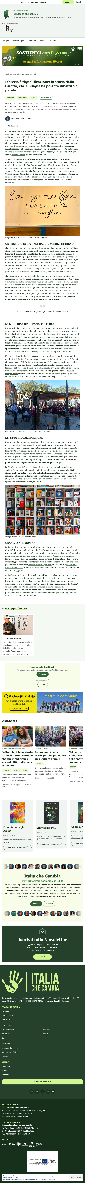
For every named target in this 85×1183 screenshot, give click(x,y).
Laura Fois (38, 778)
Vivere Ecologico (20, 770)
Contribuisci (6, 1066)
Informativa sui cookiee (48, 1179)
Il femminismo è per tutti (40, 565)
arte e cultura (46, 98)
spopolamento (13, 140)
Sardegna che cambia (25, 14)
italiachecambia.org (38, 2)
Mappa (43, 41)
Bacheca (53, 41)
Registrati (42, 674)
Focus (45, 1034)
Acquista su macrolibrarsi (16, 847)
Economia (10, 98)
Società (33, 98)
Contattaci (6, 1019)
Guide (4, 1038)
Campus (5, 1056)
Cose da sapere (18, 41)
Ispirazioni (32, 41)
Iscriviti (42, 957)
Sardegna (5, 41)
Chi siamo (5, 1011)
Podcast (46, 1029)
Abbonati (68, 2)
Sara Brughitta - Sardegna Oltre (11, 785)
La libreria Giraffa (12, 638)
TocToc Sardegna (75, 781)
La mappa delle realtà (10, 1048)
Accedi (78, 2)
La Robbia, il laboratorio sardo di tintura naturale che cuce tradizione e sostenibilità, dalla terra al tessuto (17, 759)
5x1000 (4, 1070)
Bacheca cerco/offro (10, 1052)
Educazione (22, 98)
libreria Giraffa (18, 155)
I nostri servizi (7, 1015)
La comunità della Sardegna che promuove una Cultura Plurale (50, 755)
